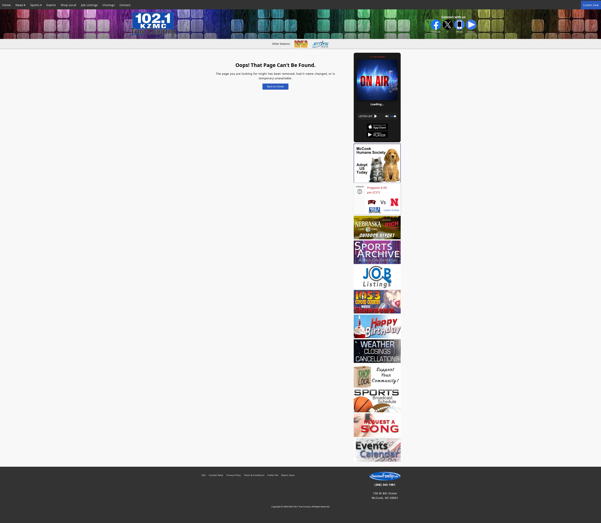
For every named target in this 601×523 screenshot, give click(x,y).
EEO (204, 475)
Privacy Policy (233, 475)
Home (6, 5)
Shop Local (68, 5)
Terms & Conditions (254, 475)
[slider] (393, 116)
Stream (471, 31)
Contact (125, 5)
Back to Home (275, 86)
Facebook (435, 31)
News (19, 5)
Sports (35, 5)
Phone (459, 31)
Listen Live (591, 5)
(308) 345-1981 (385, 485)
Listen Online (391, 210)
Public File (272, 475)
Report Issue (288, 475)
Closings (109, 5)
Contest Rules (216, 475)
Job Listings (89, 5)
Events (51, 5)
